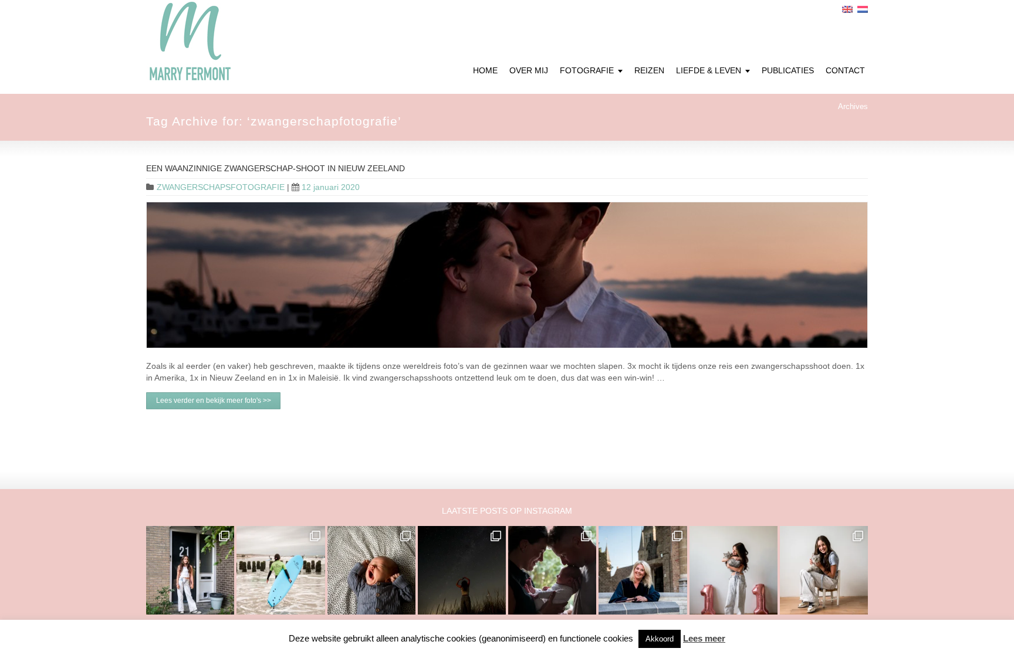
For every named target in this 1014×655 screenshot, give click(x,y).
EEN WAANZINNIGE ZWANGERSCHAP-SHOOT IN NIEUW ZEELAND (275, 168)
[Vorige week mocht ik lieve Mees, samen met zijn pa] (552, 570)
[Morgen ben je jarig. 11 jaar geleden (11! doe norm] (824, 570)
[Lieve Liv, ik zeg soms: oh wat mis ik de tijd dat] (733, 570)
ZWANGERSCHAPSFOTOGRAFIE (221, 187)
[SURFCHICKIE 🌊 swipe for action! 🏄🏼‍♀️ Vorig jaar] (280, 570)
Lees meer (704, 638)
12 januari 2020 (331, 187)
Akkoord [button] (659, 638)
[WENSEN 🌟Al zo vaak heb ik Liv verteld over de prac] (462, 570)
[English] (847, 9)
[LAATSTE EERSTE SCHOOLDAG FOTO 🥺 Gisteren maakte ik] (190, 570)
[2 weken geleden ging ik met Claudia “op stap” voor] (643, 570)
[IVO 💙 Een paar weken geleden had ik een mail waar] (371, 570)
